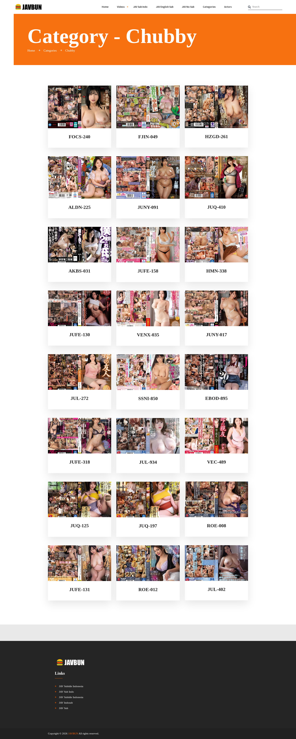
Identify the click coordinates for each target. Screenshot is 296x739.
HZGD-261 (216, 136)
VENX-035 (148, 334)
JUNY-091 (148, 207)
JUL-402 (216, 589)
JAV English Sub (164, 6)
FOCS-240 (79, 136)
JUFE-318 (79, 462)
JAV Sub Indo (140, 6)
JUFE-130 (79, 334)
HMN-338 (216, 271)
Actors (228, 6)
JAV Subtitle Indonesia (71, 686)
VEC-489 (216, 462)
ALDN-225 (79, 207)
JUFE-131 (79, 589)
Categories (209, 6)
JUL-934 (148, 462)
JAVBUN (73, 733)
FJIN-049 (148, 136)
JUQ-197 (148, 525)
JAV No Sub (188, 6)
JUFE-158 (148, 271)
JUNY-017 (216, 334)
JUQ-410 (216, 207)
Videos (121, 6)
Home (105, 6)
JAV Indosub (66, 702)
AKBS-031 (79, 271)
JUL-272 (79, 398)
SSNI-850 (148, 398)
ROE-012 (148, 589)
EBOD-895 (216, 398)
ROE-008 (216, 525)
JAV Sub (63, 708)
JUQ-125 (79, 525)
